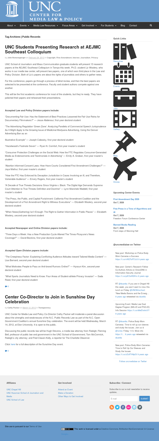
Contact (133, 25)
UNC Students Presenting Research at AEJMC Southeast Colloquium (53, 49)
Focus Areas (68, 25)
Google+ (65, 433)
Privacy (94, 57)
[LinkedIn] (134, 407)
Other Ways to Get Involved (70, 396)
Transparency (44, 307)
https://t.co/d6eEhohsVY (138, 310)
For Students (107, 25)
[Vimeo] (139, 407)
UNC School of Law (15, 399)
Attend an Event (65, 389)
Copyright (51, 57)
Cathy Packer (13, 307)
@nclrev (119, 330)
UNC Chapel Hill (14, 389)
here (13, 344)
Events (23, 25)
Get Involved (88, 25)
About (10, 25)
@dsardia (123, 283)
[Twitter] (117, 407)
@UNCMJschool (137, 290)
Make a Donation (65, 392)
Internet (76, 57)
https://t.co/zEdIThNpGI (126, 354)
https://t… (119, 334)
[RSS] (111, 407)
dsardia (142, 296)
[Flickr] (128, 407)
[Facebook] (123, 407)
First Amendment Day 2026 (126, 199)
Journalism (85, 57)
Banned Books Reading (124, 224)
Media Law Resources (44, 25)
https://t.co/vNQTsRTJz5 (126, 259)
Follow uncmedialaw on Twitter (133, 361)
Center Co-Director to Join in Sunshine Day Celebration (50, 299)
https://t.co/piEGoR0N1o (126, 275)
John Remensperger (16, 57)
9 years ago (143, 259)
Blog (123, 25)
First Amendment (64, 57)
